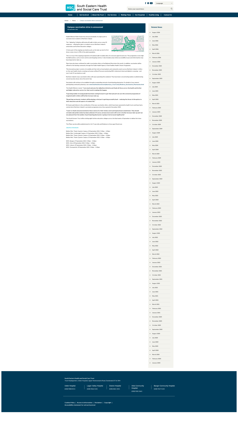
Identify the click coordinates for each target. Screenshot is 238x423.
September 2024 (157, 128)
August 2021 (156, 283)
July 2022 (155, 237)
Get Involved (84, 15)
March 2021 (155, 304)
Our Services (112, 15)
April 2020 (155, 350)
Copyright (107, 402)
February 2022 (156, 258)
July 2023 (155, 187)
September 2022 (157, 229)
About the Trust (98, 15)
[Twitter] (148, 3)
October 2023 (156, 174)
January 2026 (156, 61)
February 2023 (156, 208)
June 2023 (155, 191)
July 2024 (155, 137)
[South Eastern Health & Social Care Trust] (86, 6)
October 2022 (156, 225)
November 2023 (157, 170)
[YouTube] (151, 3)
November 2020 (157, 321)
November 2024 (157, 120)
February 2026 (156, 57)
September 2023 (157, 179)
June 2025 (155, 91)
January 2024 (156, 162)
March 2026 (155, 53)
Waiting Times (126, 15)
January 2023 (156, 212)
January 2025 (156, 112)
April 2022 (155, 250)
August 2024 (156, 133)
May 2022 (155, 245)
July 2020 (155, 338)
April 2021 (155, 300)
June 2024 (155, 141)
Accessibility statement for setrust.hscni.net (80, 405)
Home (70, 15)
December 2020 (157, 317)
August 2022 (156, 233)
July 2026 (155, 36)
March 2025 (155, 103)
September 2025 (157, 78)
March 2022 (155, 254)
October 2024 (156, 124)
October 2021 (156, 275)
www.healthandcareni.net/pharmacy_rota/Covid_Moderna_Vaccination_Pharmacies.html (116, 84)
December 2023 (157, 166)
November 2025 (157, 70)
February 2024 (156, 158)
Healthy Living (154, 15)
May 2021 (155, 296)
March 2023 (155, 204)
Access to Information (84, 402)
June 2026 (155, 41)
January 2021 (156, 312)
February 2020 (156, 358)
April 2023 (155, 199)
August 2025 (156, 82)
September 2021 (157, 279)
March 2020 (155, 354)
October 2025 (156, 74)
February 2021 (156, 308)
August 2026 (156, 32)
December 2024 (157, 116)
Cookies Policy (70, 402)
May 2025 (155, 95)
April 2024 (155, 149)
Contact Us (168, 15)
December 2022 (157, 216)
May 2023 (155, 195)
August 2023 (156, 183)
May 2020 (155, 346)
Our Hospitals (140, 15)
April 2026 (155, 49)
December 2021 (157, 266)
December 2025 (157, 66)
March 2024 (155, 153)
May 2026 (155, 45)
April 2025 (155, 99)
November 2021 (157, 271)
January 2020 (156, 363)
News (74, 20)
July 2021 (155, 287)
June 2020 (155, 342)
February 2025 (156, 107)
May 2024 (155, 145)
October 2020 (156, 325)
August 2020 (156, 333)
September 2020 (157, 329)
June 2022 (155, 241)
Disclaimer (98, 402)
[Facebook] (145, 3)
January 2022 (156, 262)
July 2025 (155, 87)
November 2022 (157, 220)
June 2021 (155, 292)
